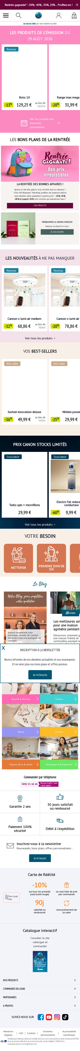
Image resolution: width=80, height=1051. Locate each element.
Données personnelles (48, 1033)
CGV (21, 1033)
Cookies (31, 1033)
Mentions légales (8, 1033)
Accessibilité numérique (69, 1033)
